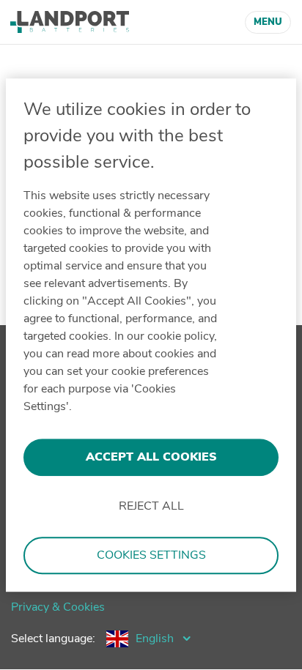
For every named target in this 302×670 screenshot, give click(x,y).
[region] (151, 335)
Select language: (53, 638)
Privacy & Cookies (58, 607)
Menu (268, 22)
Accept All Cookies (151, 457)
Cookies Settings (151, 556)
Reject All (151, 507)
